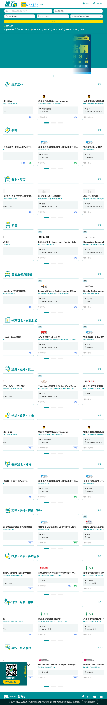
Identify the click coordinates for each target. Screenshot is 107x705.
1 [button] (46, 122)
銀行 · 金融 (23, 29)
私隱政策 (60, 702)
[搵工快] (21, 696)
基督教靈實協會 (43, 150)
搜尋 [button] (53, 21)
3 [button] (60, 122)
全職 (30, 117)
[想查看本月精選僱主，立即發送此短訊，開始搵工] (53, 54)
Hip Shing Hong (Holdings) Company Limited (53, 294)
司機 (76, 29)
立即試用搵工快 (10, 682)
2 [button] (53, 122)
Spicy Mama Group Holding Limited (50, 199)
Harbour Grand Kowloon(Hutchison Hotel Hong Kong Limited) (59, 389)
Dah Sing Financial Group (46, 667)
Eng (41, 4)
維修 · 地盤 (36, 29)
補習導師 (68, 29)
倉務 (60, 29)
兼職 (30, 163)
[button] (7, 11)
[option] (58, 104)
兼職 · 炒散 (11, 29)
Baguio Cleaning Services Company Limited (53, 621)
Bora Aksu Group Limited (46, 244)
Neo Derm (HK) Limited (91, 294)
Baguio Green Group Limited (93, 575)
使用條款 (68, 702)
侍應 (47, 29)
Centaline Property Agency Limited (50, 575)
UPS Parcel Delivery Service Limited (50, 104)
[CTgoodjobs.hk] (10, 696)
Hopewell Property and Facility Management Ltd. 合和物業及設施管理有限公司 (65, 339)
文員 (54, 29)
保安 (82, 29)
